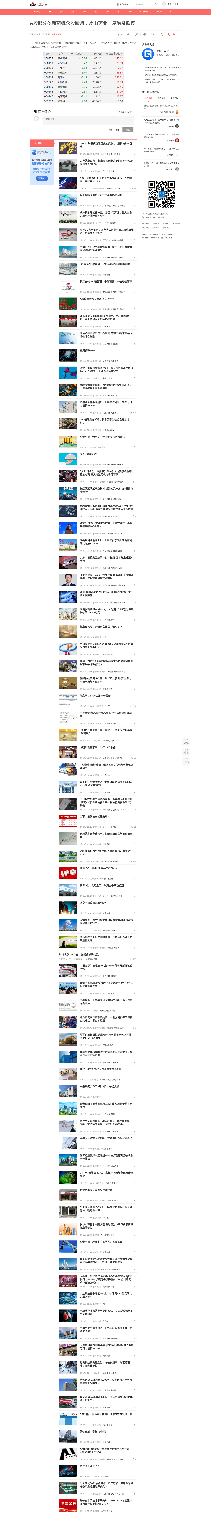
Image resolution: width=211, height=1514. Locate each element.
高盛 (123, 672)
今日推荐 (148, 98)
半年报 (113, 827)
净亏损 (120, 1459)
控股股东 (110, 378)
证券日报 (117, 1080)
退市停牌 (106, 758)
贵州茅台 (115, 861)
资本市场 (110, 430)
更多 (171, 12)
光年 (110, 1511)
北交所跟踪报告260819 (93, 902)
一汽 (104, 620)
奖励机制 (176, 223)
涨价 (107, 1477)
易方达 (110, 1080)
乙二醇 (121, 1494)
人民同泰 (108, 188)
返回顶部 (186, 772)
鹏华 (112, 1235)
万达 (104, 654)
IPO (104, 430)
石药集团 (114, 568)
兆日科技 (120, 810)
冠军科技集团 (108, 1045)
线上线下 (106, 326)
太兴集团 (106, 1356)
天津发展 (113, 930)
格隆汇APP (57, 34)
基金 (84, 12)
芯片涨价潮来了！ (90, 1466)
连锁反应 (109, 1183)
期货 (118, 12)
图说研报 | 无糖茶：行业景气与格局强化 (102, 436)
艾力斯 (105, 1321)
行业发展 (106, 551)
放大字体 (136, 34)
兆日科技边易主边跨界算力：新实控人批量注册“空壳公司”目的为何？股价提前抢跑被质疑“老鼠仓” (106, 802)
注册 (177, 4)
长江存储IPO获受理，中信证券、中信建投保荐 (106, 281)
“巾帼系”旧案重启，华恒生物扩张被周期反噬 (105, 264)
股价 (116, 361)
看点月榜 (174, 98)
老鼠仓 (109, 810)
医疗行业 (104, 154)
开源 (118, 1269)
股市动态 (108, 206)
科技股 (113, 309)
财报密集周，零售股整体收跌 (96, 1190)
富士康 (105, 689)
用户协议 (155, 228)
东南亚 (109, 1062)
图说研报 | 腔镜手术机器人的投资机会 (101, 1241)
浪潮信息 (106, 1390)
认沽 (122, 1028)
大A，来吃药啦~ (89, 454)
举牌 (104, 378)
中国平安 (114, 1338)
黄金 (107, 12)
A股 (50, 12)
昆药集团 (114, 896)
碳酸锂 (109, 723)
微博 (145, 34)
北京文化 (116, 188)
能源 (130, 12)
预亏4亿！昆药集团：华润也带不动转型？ (103, 885)
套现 (114, 223)
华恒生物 (106, 275)
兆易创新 (107, 1011)
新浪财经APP (125, 4)
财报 (116, 1200)
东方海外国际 (116, 499)
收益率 (121, 482)
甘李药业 (120, 240)
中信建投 (114, 292)
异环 (112, 1287)
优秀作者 (161, 98)
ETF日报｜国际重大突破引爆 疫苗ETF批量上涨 (106, 1414)
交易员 (117, 1028)
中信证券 (121, 292)
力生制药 (106, 930)
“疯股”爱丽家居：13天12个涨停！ (99, 747)
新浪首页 (186, 744)
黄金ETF (120, 465)
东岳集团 (114, 551)
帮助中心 (166, 228)
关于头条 (145, 223)
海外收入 (114, 413)
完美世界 (106, 1287)
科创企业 (117, 603)
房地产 (159, 12)
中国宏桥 (114, 976)
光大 (116, 1494)
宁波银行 (104, 1149)
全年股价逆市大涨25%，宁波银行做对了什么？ (106, 1138)
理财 (95, 12)
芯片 (102, 1477)
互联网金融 (144, 12)
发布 (128, 129)
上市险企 (114, 1373)
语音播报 (120, 34)
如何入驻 (155, 223)
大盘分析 (106, 361)
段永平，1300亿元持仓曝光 (95, 695)
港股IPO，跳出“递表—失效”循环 (98, 868)
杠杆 (112, 361)
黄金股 (113, 465)
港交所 (117, 534)
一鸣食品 (106, 741)
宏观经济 (37, 12)
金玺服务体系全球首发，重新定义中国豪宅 (161, 75)
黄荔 (109, 1114)
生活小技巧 (105, 1235)
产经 (104, 723)
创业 (104, 1304)
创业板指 (115, 206)
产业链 (122, 206)
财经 (104, 1373)
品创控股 (110, 654)
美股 (72, 12)
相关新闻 (38, 143)
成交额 (119, 309)
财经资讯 (106, 257)
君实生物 (108, 223)
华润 (120, 896)
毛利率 (107, 775)
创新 (102, 1011)
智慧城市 (106, 292)
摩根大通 (114, 396)
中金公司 (106, 516)
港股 (61, 12)
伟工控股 (114, 1166)
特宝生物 (121, 585)
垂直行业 (112, 1269)
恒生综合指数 (112, 344)
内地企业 (110, 993)
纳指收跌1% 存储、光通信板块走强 (79, 954)
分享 (161, 34)
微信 (153, 34)
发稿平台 (166, 223)
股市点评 (106, 309)
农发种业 (106, 396)
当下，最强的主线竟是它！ (95, 816)
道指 (116, 482)
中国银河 (114, 585)
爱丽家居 (118, 758)
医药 (104, 1062)
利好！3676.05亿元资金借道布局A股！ (101, 1069)
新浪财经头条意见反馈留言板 (157, 214)
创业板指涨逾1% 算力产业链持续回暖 (101, 195)
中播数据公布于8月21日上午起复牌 (99, 1086)
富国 (110, 1425)
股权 (109, 1166)
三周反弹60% (87, 350)
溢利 (120, 551)
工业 (104, 171)
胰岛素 (113, 240)
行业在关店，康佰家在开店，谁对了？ (101, 626)
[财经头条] (38, 4)
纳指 (95, 959)
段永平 (107, 706)
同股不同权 (109, 603)
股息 (108, 1373)
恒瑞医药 (106, 844)
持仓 (124, 309)
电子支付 (106, 413)
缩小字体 (128, 34)
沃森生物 (112, 154)
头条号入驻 (148, 44)
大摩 (120, 568)
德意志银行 (115, 516)
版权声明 (145, 228)
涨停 (118, 154)
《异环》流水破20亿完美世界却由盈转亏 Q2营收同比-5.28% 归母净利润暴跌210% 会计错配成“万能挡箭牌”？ (106, 1279)
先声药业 (110, 171)
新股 (109, 1442)
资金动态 (108, 861)
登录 (110, 130)
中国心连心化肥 (117, 257)
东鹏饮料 (110, 620)
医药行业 (106, 465)
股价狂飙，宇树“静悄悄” (93, 1431)
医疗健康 (104, 1511)
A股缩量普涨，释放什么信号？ (97, 298)
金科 (104, 810)
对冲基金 (117, 672)
